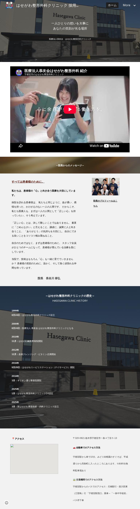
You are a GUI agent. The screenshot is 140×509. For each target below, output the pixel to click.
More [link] (126, 5)
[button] (6, 502)
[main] (70, 25)
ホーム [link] (112, 5)
